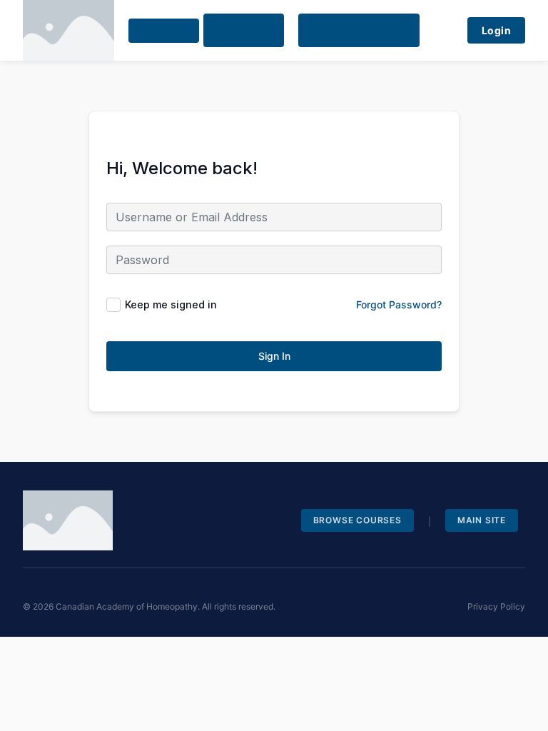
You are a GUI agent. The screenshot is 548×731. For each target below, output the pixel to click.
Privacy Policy (496, 606)
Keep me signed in (171, 304)
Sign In (274, 356)
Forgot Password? (399, 304)
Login (497, 30)
